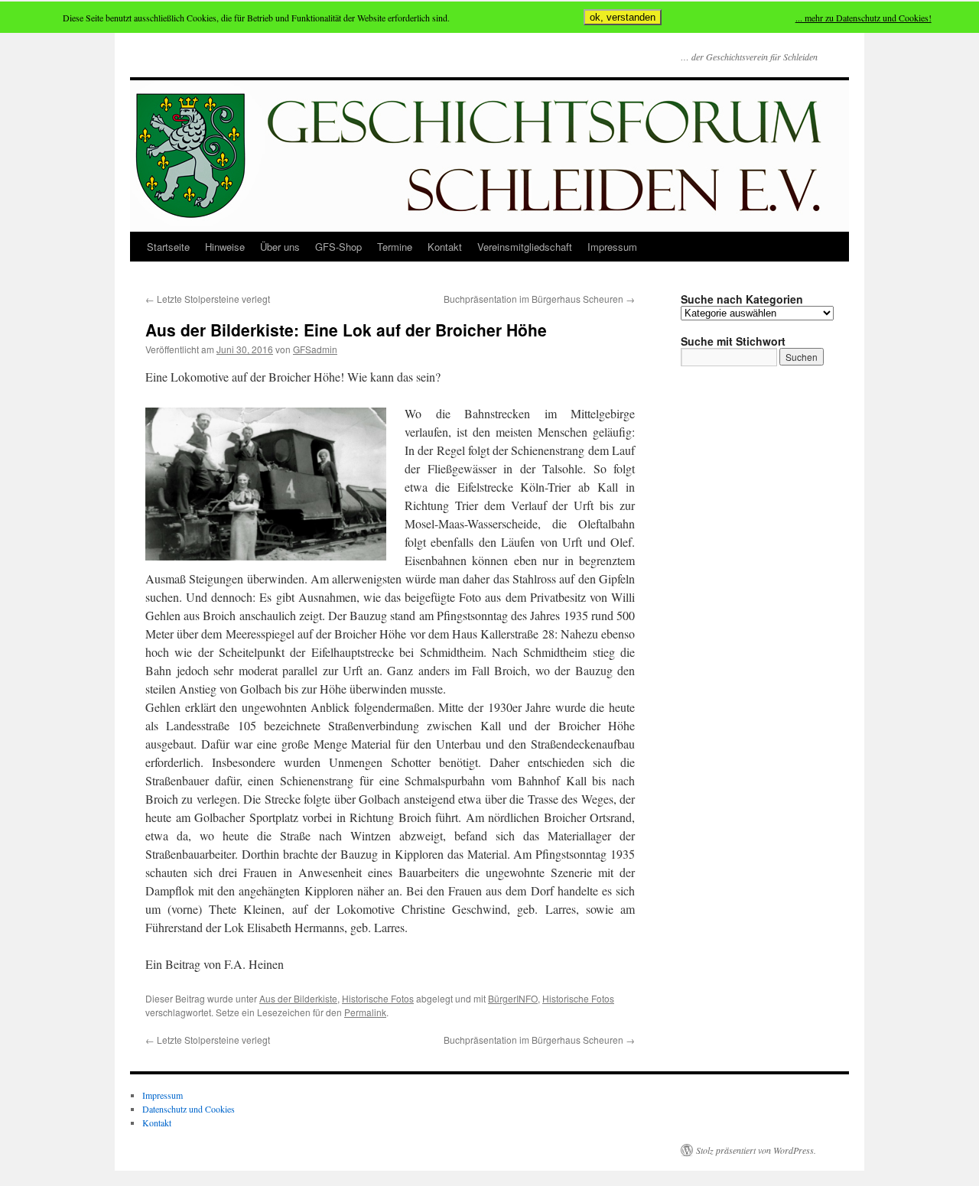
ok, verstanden (622, 17)
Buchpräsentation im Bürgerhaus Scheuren (539, 298)
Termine (394, 246)
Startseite (168, 246)
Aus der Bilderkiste (298, 998)
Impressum (612, 246)
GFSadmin (315, 349)
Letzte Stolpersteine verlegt (207, 298)
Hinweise (225, 246)
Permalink (365, 1012)
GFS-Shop (338, 246)
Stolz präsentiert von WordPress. (756, 1150)
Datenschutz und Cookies (188, 1109)
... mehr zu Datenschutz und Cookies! (863, 17)
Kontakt (445, 246)
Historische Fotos (378, 998)
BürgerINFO (513, 998)
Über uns (280, 246)
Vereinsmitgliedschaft (524, 246)
